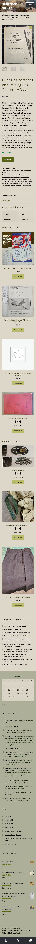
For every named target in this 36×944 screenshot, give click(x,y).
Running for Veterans (10, 636)
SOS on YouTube (10, 781)
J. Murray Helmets (11, 748)
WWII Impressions (11, 798)
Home (6, 15)
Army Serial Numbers (12, 726)
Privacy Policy (9, 827)
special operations (12, 183)
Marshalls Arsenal (10, 760)
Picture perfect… (9, 629)
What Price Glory (10, 792)
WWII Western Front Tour (11, 626)
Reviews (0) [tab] (6, 201)
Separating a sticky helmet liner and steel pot (18, 659)
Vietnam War (27, 185)
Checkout (8, 816)
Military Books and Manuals (17, 170)
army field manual (19, 175)
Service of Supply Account (13, 835)
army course (9, 175)
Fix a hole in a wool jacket (12, 665)
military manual (12, 181)
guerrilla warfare (7, 179)
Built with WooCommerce (17, 933)
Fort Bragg (17, 177)
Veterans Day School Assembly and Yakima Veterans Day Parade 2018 (17, 640)
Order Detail (9, 824)
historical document (19, 179)
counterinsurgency (8, 177)
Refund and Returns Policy (13, 831)
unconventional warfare (9, 185)
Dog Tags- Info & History (13, 736)
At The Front (9, 730)
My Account (6, 940)
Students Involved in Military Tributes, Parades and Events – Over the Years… (18, 650)
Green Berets (25, 177)
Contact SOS (9, 820)
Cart (27, 939)
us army (19, 185)
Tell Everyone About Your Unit (13, 632)
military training (23, 181)
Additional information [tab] (9, 195)
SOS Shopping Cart (11, 844)
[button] (30, 27)
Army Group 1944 (10, 721)
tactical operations (24, 183)
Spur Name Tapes (10, 786)
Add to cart (8, 159)
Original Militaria (13, 15)
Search (18, 940)
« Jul (3, 705)
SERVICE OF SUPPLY (9, 6)
